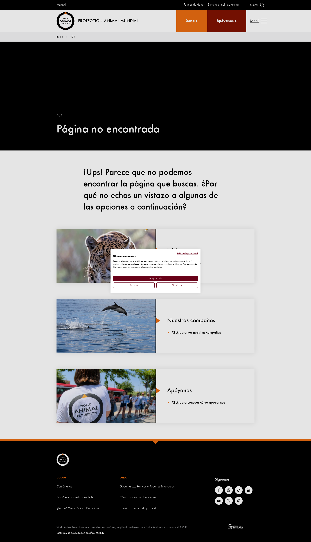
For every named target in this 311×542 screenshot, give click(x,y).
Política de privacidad (187, 253)
